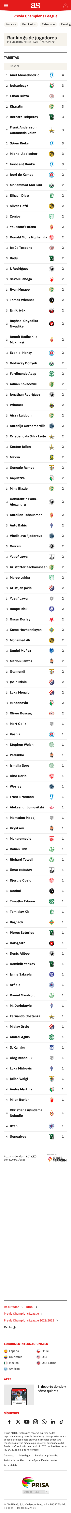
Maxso (15, 457)
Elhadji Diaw (19, 195)
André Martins (21, 1089)
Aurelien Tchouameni (26, 515)
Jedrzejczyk (19, 86)
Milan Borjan (19, 1100)
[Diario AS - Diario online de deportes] (35, 5)
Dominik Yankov (22, 964)
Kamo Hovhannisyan (26, 630)
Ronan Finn (18, 849)
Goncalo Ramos (22, 468)
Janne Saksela (21, 974)
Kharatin (16, 106)
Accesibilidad (11, 1465)
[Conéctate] (65, 5)
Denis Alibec (20, 953)
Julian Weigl (19, 1079)
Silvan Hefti (19, 206)
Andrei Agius (20, 1037)
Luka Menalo (20, 692)
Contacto (9, 1455)
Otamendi (17, 672)
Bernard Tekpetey (24, 117)
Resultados (29, 24)
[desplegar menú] (6, 5)
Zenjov (15, 216)
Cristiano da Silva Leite (28, 436)
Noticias (11, 24)
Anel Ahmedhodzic (24, 75)
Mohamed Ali (20, 640)
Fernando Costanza (25, 1016)
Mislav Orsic (19, 1027)
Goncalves (18, 1137)
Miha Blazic (19, 488)
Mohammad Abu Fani (26, 185)
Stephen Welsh (22, 745)
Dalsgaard (17, 943)
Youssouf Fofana (23, 227)
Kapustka (17, 478)
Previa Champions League (35, 16)
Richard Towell (21, 859)
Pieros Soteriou (22, 933)
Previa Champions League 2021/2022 (29, 1320)
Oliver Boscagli (22, 713)
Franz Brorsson (22, 797)
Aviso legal (24, 1455)
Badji (14, 258)
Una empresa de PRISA (35, 1482)
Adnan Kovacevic (23, 384)
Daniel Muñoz (20, 651)
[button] (36, 1492)
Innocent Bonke (22, 164)
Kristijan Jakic (21, 588)
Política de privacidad (46, 1455)
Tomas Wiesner (22, 300)
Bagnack (16, 922)
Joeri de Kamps (21, 175)
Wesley (15, 786)
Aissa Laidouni (21, 415)
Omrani (15, 546)
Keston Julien (20, 447)
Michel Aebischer (23, 154)
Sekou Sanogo (21, 279)
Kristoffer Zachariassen (29, 567)
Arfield (15, 985)
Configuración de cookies (43, 1460)
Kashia (15, 734)
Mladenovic (19, 703)
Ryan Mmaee (20, 289)
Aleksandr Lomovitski (27, 807)
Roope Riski (19, 609)
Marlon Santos (21, 661)
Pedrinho (17, 755)
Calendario (48, 24)
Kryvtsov (17, 828)
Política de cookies (14, 1460)
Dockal (15, 891)
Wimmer (16, 405)
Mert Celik (18, 724)
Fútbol (29, 1307)
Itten (14, 1126)
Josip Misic (18, 682)
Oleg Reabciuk (21, 1058)
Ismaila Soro (19, 765)
